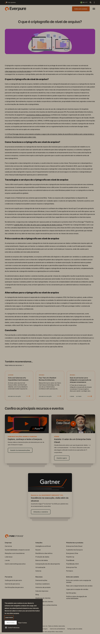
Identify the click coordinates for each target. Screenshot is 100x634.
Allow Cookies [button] (11, 623)
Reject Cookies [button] (22, 623)
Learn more (9, 617)
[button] (12, 627)
